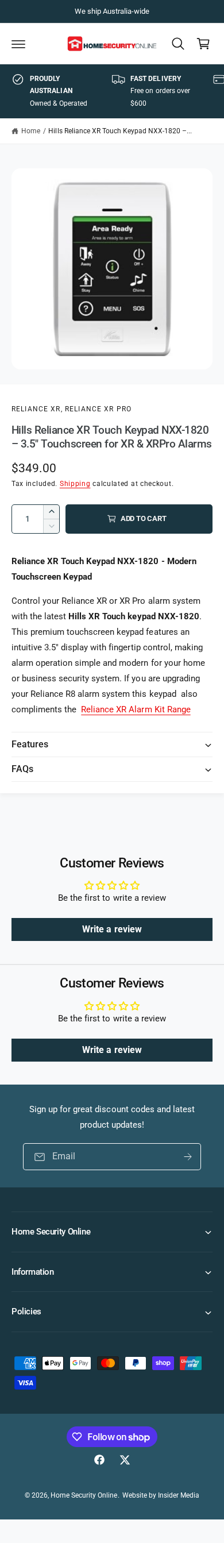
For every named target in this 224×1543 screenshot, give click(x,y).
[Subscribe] (187, 1156)
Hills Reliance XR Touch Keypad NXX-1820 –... (120, 131)
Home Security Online (84, 1495)
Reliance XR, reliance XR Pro (71, 409)
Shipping (75, 484)
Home (30, 131)
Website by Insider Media (160, 1495)
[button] (18, 43)
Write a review (111, 929)
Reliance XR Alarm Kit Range (135, 709)
